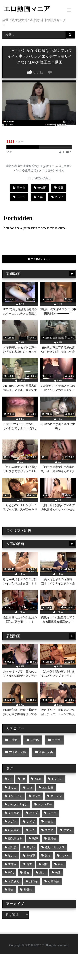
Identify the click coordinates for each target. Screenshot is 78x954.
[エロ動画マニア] (32, 9)
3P (9, 778)
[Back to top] (65, 942)
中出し (49, 821)
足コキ (33, 881)
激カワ (12, 855)
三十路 (21, 187)
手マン (67, 830)
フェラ (21, 197)
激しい (31, 847)
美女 (26, 872)
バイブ (33, 812)
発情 (45, 864)
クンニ (36, 796)
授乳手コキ (15, 838)
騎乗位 (28, 889)
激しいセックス (55, 847)
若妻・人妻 (46, 752)
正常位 (52, 838)
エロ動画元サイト (40, 259)
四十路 (35, 740)
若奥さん (13, 881)
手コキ (49, 830)
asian (38, 778)
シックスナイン (18, 804)
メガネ (12, 821)
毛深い (59, 197)
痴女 (29, 864)
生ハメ (65, 855)
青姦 (11, 889)
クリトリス (15, 796)
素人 (60, 864)
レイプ (31, 821)
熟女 (48, 855)
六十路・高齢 (17, 752)
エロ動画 (47, 787)
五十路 (56, 740)
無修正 (41, 187)
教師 (35, 838)
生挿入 (12, 864)
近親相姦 (53, 881)
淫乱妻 (12, 847)
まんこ (12, 787)
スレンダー (45, 804)
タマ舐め (13, 812)
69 (23, 778)
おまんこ (57, 778)
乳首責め (13, 830)
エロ (29, 787)
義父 (42, 872)
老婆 (58, 872)
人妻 (40, 197)
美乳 (60, 187)
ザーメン (56, 796)
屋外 (32, 830)
